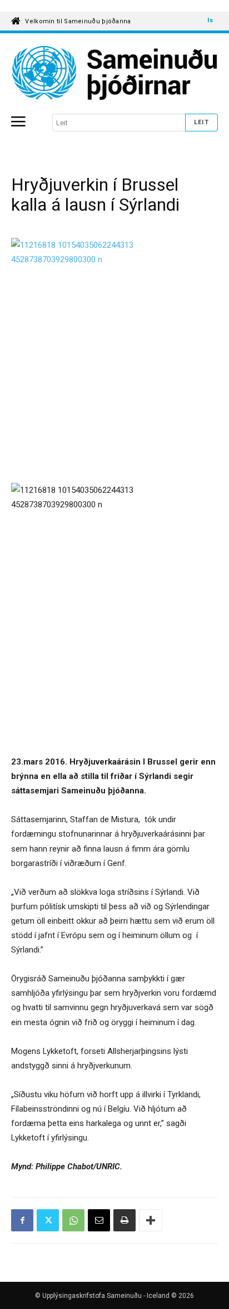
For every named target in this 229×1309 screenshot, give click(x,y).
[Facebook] (22, 1220)
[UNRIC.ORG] (114, 73)
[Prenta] (124, 1220)
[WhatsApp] (73, 1220)
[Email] (99, 1220)
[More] (150, 1220)
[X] (48, 1220)
